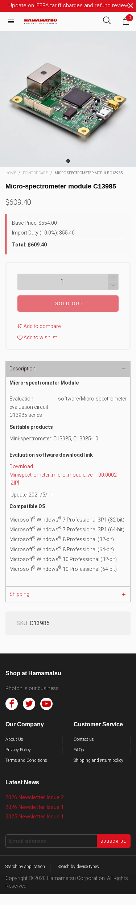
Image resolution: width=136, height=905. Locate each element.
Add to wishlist (39, 337)
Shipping (19, 594)
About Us (14, 739)
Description (22, 368)
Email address (27, 841)
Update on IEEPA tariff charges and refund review (68, 5)
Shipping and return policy (98, 760)
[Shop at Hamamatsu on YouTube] (46, 704)
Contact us (84, 739)
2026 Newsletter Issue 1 (34, 807)
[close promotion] (130, 6)
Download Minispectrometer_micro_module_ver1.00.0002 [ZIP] (63, 475)
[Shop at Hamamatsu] (41, 21)
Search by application (25, 866)
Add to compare (41, 326)
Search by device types (78, 866)
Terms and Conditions (26, 760)
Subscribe (114, 841)
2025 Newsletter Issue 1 (34, 816)
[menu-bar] (13, 21)
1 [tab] (68, 161)
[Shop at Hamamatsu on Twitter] (29, 704)
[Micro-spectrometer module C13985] (68, 99)
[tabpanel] (68, 99)
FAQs (79, 749)
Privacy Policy (18, 749)
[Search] (106, 21)
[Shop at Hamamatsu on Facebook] (11, 704)
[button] (113, 286)
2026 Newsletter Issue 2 (34, 797)
